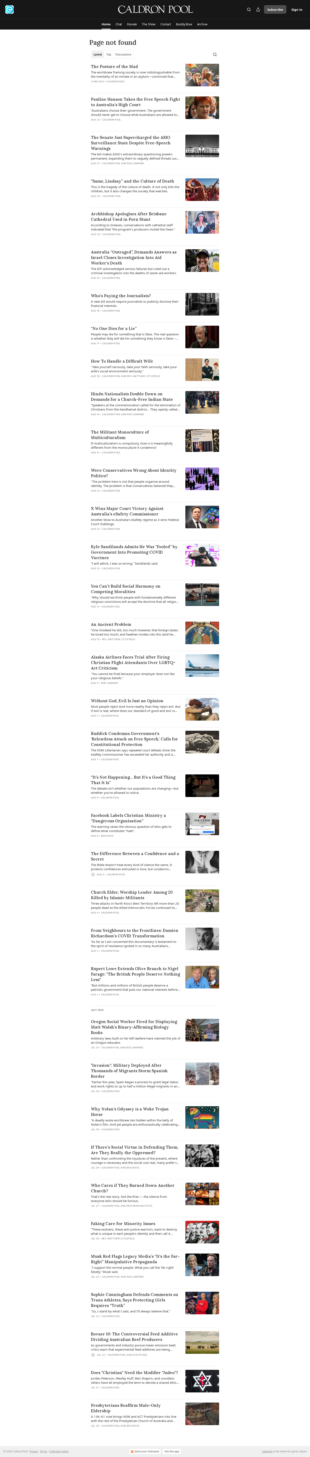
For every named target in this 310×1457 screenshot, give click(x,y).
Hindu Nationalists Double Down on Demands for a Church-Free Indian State (132, 396)
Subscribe (275, 9)
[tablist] (112, 54)
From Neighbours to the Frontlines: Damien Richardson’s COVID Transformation (134, 933)
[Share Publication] (258, 9)
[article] (155, 76)
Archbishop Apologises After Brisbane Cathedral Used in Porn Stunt (129, 216)
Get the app (171, 1451)
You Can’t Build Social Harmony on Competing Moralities (125, 589)
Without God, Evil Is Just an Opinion (127, 700)
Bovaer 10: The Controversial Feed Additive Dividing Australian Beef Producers (134, 1336)
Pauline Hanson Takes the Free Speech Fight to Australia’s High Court (135, 102)
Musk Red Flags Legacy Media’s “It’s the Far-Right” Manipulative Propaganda (135, 1259)
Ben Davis (107, 835)
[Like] (93, 86)
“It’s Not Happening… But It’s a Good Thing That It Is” (133, 780)
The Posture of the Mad (114, 66)
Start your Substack (147, 1451)
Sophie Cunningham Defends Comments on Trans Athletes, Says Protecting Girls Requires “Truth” (134, 1300)
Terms (43, 1451)
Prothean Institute (139, 1205)
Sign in (296, 9)
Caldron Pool (115, 81)
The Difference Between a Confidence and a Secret (135, 856)
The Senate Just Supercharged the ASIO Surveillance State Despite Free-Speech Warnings (131, 143)
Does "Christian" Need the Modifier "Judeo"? (134, 1372)
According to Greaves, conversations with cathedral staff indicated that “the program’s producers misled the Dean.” (133, 227)
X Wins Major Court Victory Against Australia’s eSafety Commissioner (127, 511)
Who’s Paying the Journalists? (121, 295)
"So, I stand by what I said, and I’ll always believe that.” (130, 1311)
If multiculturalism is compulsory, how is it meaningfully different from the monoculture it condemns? (132, 445)
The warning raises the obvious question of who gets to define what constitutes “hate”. (131, 828)
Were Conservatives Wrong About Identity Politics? (134, 473)
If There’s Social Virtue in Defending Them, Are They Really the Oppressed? (134, 1150)
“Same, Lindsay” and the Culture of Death (132, 181)
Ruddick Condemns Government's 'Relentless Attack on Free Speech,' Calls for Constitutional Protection (134, 739)
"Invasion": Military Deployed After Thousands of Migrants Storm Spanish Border (129, 1071)
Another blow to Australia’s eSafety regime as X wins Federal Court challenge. (135, 522)
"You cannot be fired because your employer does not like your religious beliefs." (133, 676)
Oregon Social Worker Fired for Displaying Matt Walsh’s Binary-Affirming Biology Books (134, 1027)
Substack (267, 1451)
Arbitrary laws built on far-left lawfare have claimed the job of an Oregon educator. (135, 1040)
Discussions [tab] (123, 54)
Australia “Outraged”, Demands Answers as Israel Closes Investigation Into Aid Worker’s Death (134, 257)
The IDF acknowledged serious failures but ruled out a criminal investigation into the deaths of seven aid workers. (134, 271)
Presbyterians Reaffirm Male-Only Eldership (126, 1408)
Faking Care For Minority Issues (123, 1223)
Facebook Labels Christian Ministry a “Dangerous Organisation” (128, 818)
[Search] (249, 9)
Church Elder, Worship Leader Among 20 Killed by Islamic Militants (132, 895)
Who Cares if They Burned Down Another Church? (133, 1188)
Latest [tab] (97, 54)
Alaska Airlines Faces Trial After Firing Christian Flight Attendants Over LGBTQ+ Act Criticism (133, 663)
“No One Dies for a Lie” (114, 328)
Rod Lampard (135, 163)
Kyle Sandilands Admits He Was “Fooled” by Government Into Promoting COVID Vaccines (134, 552)
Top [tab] (108, 54)
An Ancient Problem (111, 624)
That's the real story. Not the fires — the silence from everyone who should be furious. (129, 1198)
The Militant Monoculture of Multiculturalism (120, 435)
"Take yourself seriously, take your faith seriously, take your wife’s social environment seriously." (134, 369)
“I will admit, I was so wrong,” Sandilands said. (124, 563)
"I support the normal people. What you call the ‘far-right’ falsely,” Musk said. (132, 1269)
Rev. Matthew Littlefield (143, 376)
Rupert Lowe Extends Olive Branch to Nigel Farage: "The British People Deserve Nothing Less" (135, 974)
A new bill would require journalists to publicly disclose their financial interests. (135, 303)
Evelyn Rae (139, 1354)
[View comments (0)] (121, 86)
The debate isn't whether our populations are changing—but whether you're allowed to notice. (134, 790)
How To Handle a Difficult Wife (122, 361)
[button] (106, 24)
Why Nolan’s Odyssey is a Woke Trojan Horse (130, 1111)
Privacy (34, 1451)
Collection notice (59, 1451)
